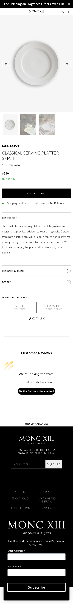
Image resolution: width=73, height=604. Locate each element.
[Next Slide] (67, 63)
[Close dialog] (65, 515)
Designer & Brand (13, 270)
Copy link (38, 318)
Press (47, 492)
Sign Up (54, 464)
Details (7, 282)
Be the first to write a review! (36, 391)
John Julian (10, 146)
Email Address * (16, 550)
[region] (36, 63)
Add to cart (36, 193)
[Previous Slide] (5, 63)
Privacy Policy (20, 498)
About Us (20, 492)
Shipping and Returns (47, 500)
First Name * (14, 566)
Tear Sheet (19, 307)
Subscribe (36, 587)
